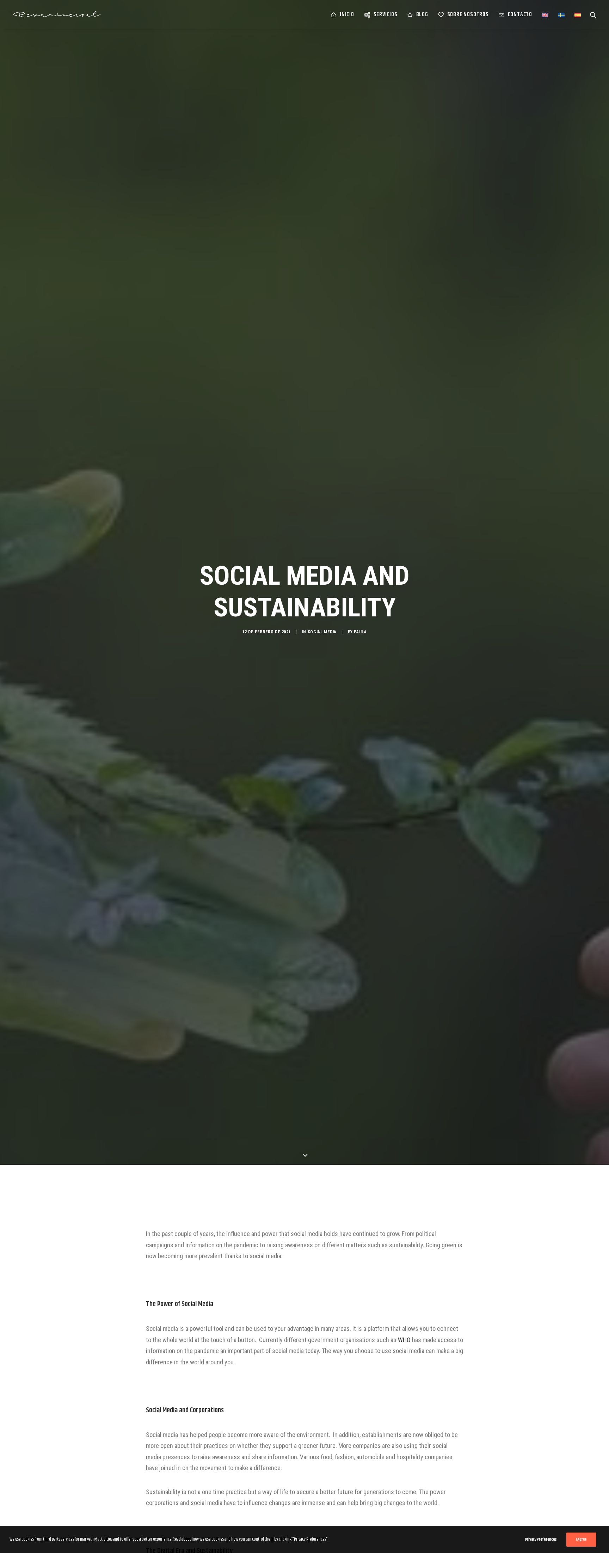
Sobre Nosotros (468, 14)
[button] (593, 14)
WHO (404, 1340)
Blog (422, 14)
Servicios (386, 14)
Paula (360, 631)
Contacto (520, 14)
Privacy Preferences (541, 1539)
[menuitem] (342, 14)
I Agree (581, 1539)
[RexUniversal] (56, 15)
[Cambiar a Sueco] (561, 15)
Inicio (347, 14)
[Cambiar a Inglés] (545, 15)
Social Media (322, 631)
